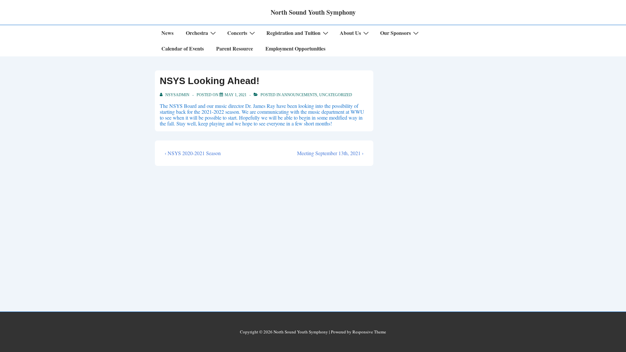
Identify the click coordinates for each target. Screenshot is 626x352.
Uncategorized (335, 95)
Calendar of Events (182, 48)
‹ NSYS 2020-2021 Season (193, 153)
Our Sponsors (395, 33)
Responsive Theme (369, 332)
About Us (350, 33)
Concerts (237, 33)
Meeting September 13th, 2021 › (330, 153)
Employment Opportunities (295, 48)
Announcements (299, 95)
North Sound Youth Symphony (313, 12)
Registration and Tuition (293, 33)
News (167, 33)
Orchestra (197, 33)
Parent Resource (234, 48)
